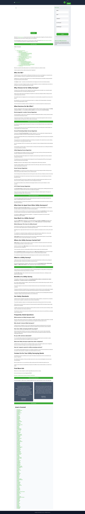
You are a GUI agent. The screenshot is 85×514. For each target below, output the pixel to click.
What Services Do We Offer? (22, 52)
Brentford (18, 489)
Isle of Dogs (19, 430)
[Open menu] (65, 2)
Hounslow (18, 500)
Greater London (19, 421)
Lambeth (18, 456)
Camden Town (19, 457)
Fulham (18, 471)
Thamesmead (32, 375)
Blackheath (19, 431)
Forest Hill (18, 445)
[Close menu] (68, 2)
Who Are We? (20, 51)
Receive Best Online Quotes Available (33, 121)
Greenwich (18, 432)
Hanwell (18, 494)
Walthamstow (19, 428)
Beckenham (19, 449)
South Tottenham (19, 441)
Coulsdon (18, 488)
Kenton (18, 490)
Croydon (18, 469)
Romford (28, 375)
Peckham (18, 442)
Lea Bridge (18, 435)
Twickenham (19, 496)
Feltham (18, 505)
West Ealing (19, 493)
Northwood (18, 506)
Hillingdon (18, 507)
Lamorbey (18, 425)
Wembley (18, 487)
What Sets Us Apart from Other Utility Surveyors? (25, 56)
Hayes (18, 504)
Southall (18, 501)
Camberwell (19, 447)
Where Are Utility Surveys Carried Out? (24, 58)
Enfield (18, 455)
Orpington (18, 446)
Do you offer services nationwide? (25, 63)
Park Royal (18, 484)
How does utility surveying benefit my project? (26, 62)
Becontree (15, 375)
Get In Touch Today (34, 44)
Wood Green (19, 451)
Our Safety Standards (21, 60)
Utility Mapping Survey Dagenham (25, 54)
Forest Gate (19, 420)
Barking (18, 413)
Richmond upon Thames (21, 491)
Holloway (18, 448)
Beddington (19, 473)
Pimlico (18, 459)
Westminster (19, 454)
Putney (18, 477)
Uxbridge (18, 508)
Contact (69, 3)
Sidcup (18, 426)
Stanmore (18, 492)
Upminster (18, 414)
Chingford (18, 436)
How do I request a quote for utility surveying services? (27, 64)
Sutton (18, 486)
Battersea (18, 465)
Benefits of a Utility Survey (22, 59)
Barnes (18, 481)
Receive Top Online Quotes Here (34, 195)
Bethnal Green (19, 438)
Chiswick (18, 483)
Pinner (18, 502)
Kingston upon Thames (20, 497)
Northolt (18, 499)
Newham (18, 416)
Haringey (18, 450)
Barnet (18, 475)
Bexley (18, 422)
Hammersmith (19, 478)
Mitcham (18, 476)
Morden (18, 480)
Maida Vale (19, 464)
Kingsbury (18, 482)
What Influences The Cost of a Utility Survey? (26, 57)
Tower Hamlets (19, 434)
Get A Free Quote (33, 403)
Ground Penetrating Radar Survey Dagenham (26, 53)
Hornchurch (25, 375)
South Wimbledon (20, 479)
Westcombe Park (19, 424)
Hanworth (18, 503)
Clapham (18, 461)
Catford (18, 439)
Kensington (19, 467)
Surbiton (18, 498)
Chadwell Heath (20, 375)
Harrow (18, 495)
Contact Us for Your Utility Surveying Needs (24, 65)
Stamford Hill (19, 440)
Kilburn (18, 468)
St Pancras (18, 452)
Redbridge (18, 418)
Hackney (18, 437)
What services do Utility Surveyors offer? (26, 61)
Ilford (18, 415)
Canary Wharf (19, 429)
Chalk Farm (19, 460)
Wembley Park (19, 485)
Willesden (18, 474)
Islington (18, 444)
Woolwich (18, 417)
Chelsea (18, 463)
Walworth (18, 443)
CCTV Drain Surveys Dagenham (25, 55)
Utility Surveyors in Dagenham (21, 50)
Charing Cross (19, 453)
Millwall (18, 433)
